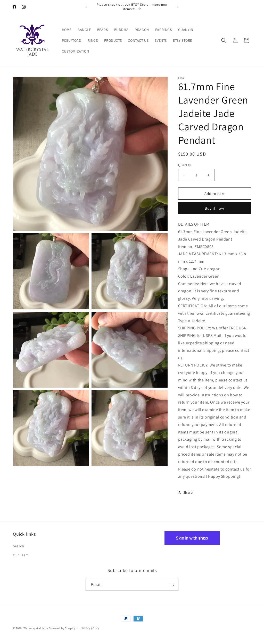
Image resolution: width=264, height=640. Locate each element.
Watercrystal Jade (35, 628)
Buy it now (214, 208)
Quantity (184, 165)
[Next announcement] (178, 7)
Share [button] (188, 492)
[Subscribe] (172, 585)
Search (18, 546)
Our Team (21, 555)
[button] (223, 40)
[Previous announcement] (86, 7)
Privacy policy (90, 628)
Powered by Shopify (62, 628)
